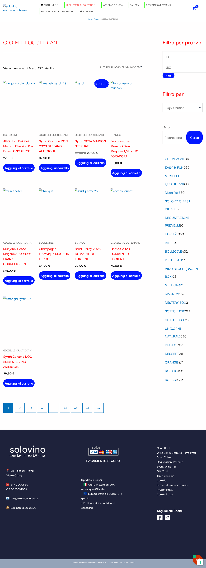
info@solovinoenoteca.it (24, 498)
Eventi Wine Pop (167, 466)
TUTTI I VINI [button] (50, 4)
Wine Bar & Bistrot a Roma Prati (176, 452)
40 (76, 407)
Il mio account (165, 475)
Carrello (161, 480)
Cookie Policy (165, 494)
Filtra (168, 75)
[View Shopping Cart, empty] (194, 8)
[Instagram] (167, 517)
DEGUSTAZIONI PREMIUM (158, 4)
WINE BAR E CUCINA (113, 4)
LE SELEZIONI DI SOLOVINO (79, 4)
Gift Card (162, 471)
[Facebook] (160, 517)
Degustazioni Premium (170, 461)
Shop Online (164, 457)
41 (87, 407)
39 (65, 407)
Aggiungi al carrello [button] (19, 167)
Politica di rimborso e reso (172, 485)
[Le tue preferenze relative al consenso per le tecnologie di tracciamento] (200, 562)
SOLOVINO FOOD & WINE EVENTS (57, 11)
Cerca (167, 126)
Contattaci (163, 448)
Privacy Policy (165, 489)
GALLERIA (135, 4)
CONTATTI (88, 11)
